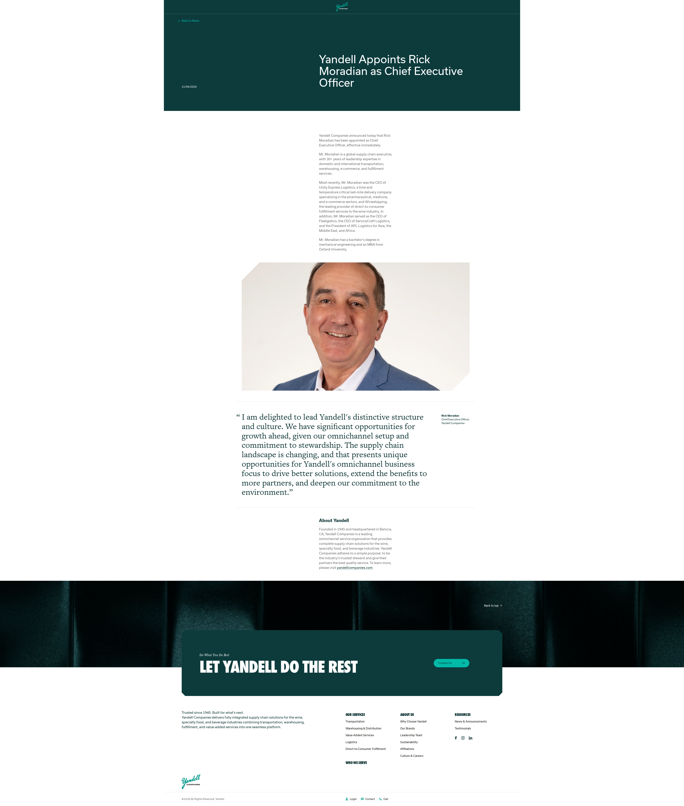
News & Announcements (471, 721)
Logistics (351, 742)
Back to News (190, 20)
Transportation (355, 721)
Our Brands (407, 728)
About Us (69, 7)
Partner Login (608, 7)
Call (386, 799)
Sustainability (409, 742)
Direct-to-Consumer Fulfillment (366, 748)
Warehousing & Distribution (363, 728)
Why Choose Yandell (413, 721)
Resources (87, 7)
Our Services (25, 7)
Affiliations (407, 748)
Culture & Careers (411, 755)
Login (353, 799)
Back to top (491, 605)
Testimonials (463, 728)
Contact (370, 799)
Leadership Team (411, 735)
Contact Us (631, 7)
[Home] (342, 7)
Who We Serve (48, 7)
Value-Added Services (360, 735)
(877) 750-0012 (656, 7)
